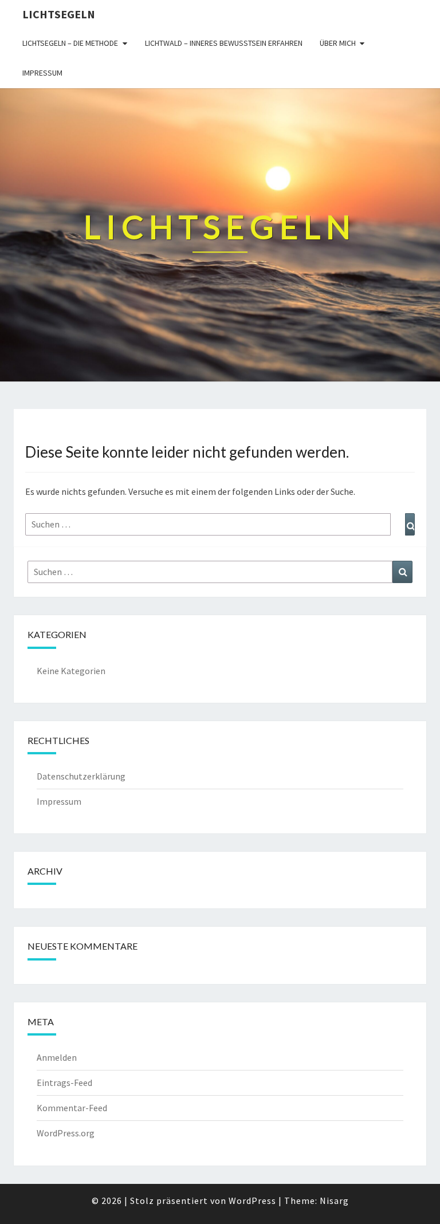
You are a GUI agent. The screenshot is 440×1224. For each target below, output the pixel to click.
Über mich (338, 43)
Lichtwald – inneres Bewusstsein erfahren (223, 43)
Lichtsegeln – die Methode (70, 43)
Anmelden (57, 1057)
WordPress (252, 1200)
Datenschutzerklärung (81, 776)
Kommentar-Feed (72, 1107)
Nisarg (334, 1200)
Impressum (42, 73)
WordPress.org (66, 1133)
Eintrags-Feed (64, 1082)
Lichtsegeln (58, 14)
